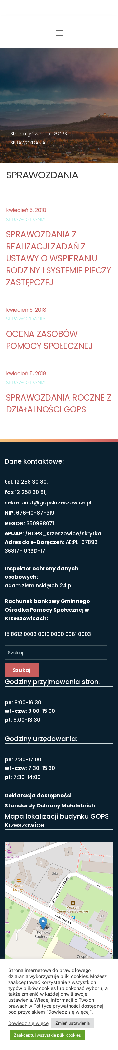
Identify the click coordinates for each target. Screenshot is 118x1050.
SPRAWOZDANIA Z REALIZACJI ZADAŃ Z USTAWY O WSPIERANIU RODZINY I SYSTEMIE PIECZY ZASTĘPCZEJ (58, 258)
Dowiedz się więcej (29, 1023)
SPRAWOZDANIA (26, 219)
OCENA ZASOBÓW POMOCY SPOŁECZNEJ (49, 340)
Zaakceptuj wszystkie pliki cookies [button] (47, 1035)
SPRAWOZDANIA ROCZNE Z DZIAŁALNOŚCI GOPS (58, 403)
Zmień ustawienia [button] (72, 1023)
